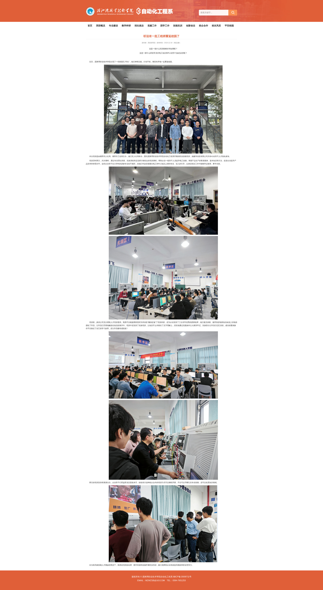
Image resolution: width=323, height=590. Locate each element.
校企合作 (203, 25)
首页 (90, 25)
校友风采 (216, 25)
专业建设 (113, 25)
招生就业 (139, 25)
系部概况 (100, 25)
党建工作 (152, 25)
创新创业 (190, 25)
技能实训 (177, 25)
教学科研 (126, 25)
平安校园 (229, 25)
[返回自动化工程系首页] (130, 8)
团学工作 (164, 25)
